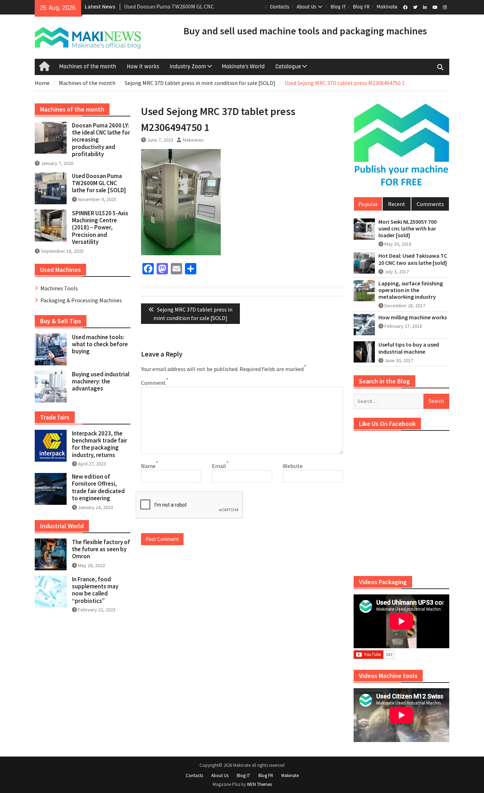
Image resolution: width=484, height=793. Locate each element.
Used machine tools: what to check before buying (100, 344)
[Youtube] (434, 6)
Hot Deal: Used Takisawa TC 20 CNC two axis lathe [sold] (412, 259)
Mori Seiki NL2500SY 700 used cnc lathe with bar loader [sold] (407, 228)
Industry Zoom (188, 66)
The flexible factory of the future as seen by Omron (101, 549)
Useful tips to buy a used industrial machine (408, 348)
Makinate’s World (243, 66)
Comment (153, 382)
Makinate (387, 7)
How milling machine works (412, 317)
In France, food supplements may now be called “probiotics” (95, 590)
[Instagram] (444, 6)
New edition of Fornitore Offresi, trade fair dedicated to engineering (98, 487)
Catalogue (288, 66)
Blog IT (338, 7)
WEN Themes (259, 784)
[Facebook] (405, 6)
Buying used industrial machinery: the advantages (100, 381)
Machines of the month (87, 66)
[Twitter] (415, 6)
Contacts (279, 7)
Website (293, 465)
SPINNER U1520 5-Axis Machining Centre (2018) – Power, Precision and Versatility (100, 227)
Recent (396, 203)
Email (219, 465)
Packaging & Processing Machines (81, 300)
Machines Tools (59, 288)
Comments (430, 203)
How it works (143, 66)
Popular (368, 203)
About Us (306, 7)
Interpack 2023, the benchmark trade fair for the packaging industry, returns (99, 444)
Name (148, 465)
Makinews (193, 140)
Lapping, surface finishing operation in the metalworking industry (410, 290)
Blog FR (361, 7)
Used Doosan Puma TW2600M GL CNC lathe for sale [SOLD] (99, 183)
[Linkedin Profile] (425, 6)
